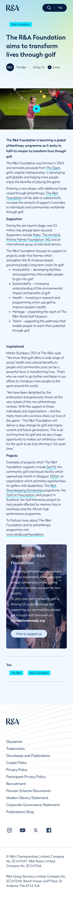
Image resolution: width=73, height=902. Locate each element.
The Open (53, 168)
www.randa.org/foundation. (25, 534)
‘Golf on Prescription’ (20, 495)
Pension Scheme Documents (28, 791)
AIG (47, 239)
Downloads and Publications (28, 756)
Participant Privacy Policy (26, 777)
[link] (29, 634)
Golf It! (51, 467)
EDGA (54, 476)
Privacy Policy (16, 770)
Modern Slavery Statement (27, 798)
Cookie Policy (16, 763)
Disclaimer (14, 742)
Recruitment (16, 784)
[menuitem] (13, 8)
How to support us (29, 634)
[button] (49, 7)
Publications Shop (20, 812)
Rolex (37, 235)
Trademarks (15, 749)
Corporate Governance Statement (33, 805)
